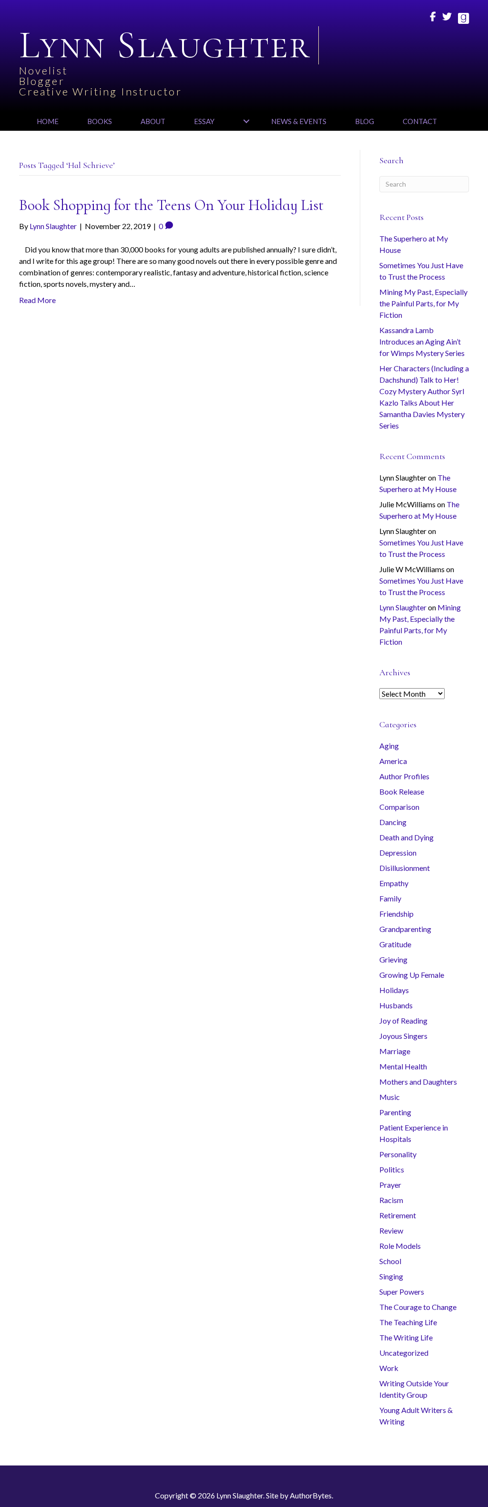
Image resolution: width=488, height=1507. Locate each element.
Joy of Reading (403, 1020)
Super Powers (401, 1291)
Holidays (394, 989)
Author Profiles (404, 776)
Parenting (395, 1112)
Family (390, 898)
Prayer (390, 1184)
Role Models (400, 1245)
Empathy (393, 883)
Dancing (393, 822)
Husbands (396, 1005)
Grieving (393, 959)
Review (391, 1230)
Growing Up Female (411, 974)
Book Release (401, 791)
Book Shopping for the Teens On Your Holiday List (171, 205)
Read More (37, 299)
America (393, 760)
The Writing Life (406, 1337)
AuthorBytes (311, 1495)
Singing (391, 1276)
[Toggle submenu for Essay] (246, 121)
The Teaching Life (408, 1322)
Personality (398, 1154)
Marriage (394, 1051)
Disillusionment (404, 867)
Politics (391, 1169)
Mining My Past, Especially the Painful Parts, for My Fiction (423, 303)
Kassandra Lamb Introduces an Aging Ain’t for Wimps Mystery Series (422, 341)
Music (389, 1096)
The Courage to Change (418, 1306)
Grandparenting (405, 928)
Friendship (396, 913)
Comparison (399, 806)
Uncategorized (403, 1352)
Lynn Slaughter (403, 607)
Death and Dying (406, 837)
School (390, 1261)
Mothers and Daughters (418, 1081)
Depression (398, 852)
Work (388, 1367)
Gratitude (395, 944)
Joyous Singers (403, 1035)
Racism (391, 1199)
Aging (389, 745)
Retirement (397, 1215)
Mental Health (403, 1066)
